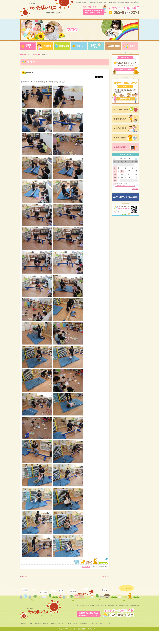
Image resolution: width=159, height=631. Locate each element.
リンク (108, 623)
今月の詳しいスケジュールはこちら (125, 186)
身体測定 (24, 576)
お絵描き (104, 576)
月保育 (30, 623)
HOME (24, 54)
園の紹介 (23, 623)
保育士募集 (83, 623)
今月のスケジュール (72, 623)
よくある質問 (93, 623)
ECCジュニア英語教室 (41, 623)
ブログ (29, 54)
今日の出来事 (36, 54)
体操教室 (53, 623)
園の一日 (61, 623)
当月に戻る (135, 189)
